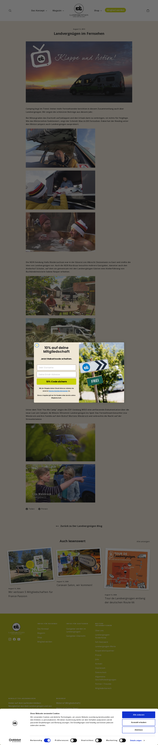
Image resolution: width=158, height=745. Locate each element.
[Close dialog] (37, 345)
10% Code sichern (56, 381)
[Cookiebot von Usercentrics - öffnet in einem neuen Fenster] (15, 740)
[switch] (73, 740)
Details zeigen (136, 740)
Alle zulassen (138, 715)
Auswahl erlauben (138, 722)
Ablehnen (139, 730)
